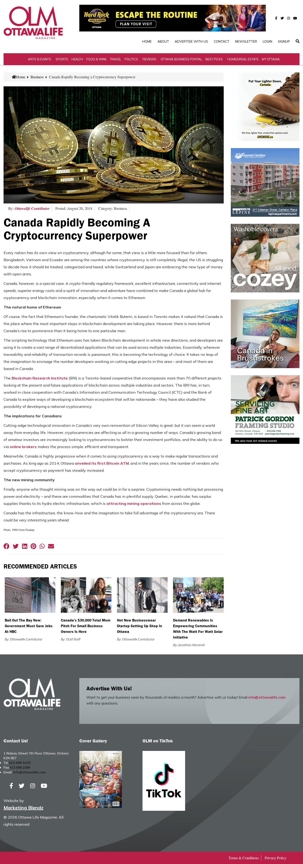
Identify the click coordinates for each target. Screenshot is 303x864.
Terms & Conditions (243, 857)
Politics (131, 59)
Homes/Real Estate (242, 59)
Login (267, 41)
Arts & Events (39, 59)
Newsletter (246, 41)
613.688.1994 (20, 767)
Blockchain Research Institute (40, 378)
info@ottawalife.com (266, 697)
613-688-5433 (20, 763)
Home (147, 41)
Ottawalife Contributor (32, 208)
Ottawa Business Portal (181, 59)
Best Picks (214, 59)
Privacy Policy (275, 857)
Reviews (149, 59)
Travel (115, 59)
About (163, 41)
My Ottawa (271, 59)
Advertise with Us (191, 41)
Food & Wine (96, 59)
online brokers (23, 446)
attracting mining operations (134, 503)
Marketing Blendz (23, 808)
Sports (62, 59)
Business (37, 76)
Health (77, 59)
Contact (221, 41)
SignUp (284, 41)
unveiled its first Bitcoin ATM (102, 463)
